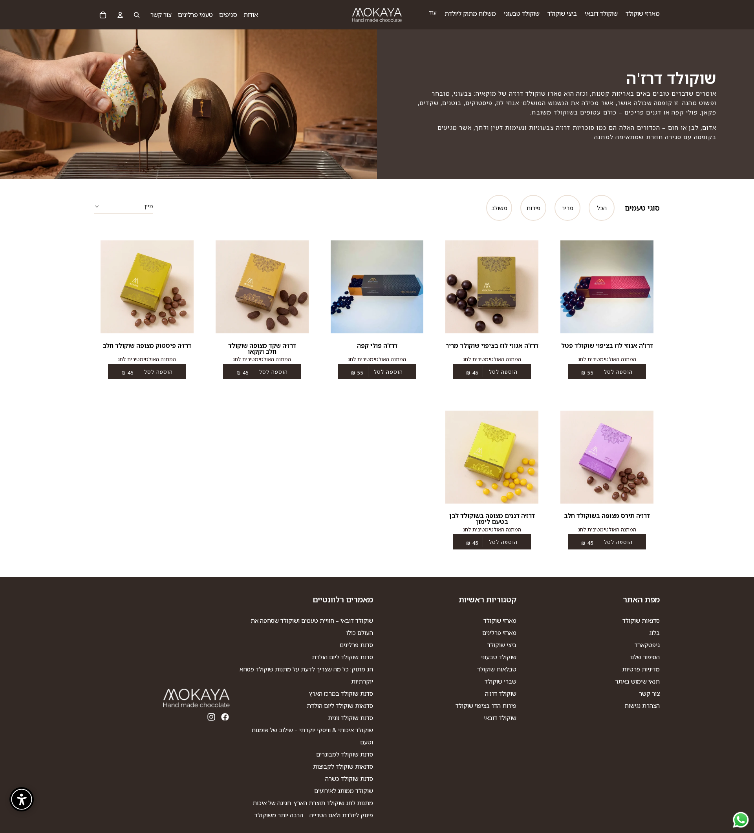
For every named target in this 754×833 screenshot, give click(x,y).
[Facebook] (225, 717)
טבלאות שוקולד (496, 669)
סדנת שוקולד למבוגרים (344, 754)
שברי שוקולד (500, 681)
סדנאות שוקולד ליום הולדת (340, 705)
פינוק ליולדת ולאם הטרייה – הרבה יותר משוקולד (313, 815)
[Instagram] (211, 717)
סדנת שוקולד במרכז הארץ (341, 693)
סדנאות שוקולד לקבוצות (343, 766)
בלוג (654, 633)
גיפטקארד (647, 645)
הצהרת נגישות (642, 705)
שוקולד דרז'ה (500, 693)
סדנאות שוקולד (641, 620)
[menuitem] (433, 12)
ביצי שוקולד (501, 645)
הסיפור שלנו (645, 657)
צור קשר (161, 14)
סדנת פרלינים (356, 645)
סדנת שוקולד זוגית (350, 718)
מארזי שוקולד (499, 620)
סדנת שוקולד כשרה (349, 778)
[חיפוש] (136, 15)
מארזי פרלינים (499, 633)
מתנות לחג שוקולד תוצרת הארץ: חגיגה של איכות (313, 803)
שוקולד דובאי (500, 718)
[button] (123, 205)
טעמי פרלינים (195, 14)
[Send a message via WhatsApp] (741, 820)
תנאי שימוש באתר (637, 681)
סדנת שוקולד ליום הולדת (342, 657)
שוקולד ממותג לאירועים (343, 791)
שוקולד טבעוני (498, 657)
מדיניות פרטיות (641, 669)
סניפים (228, 14)
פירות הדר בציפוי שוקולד (486, 705)
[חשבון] (120, 15)
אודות (250, 14)
